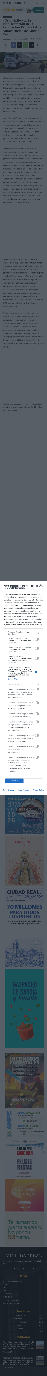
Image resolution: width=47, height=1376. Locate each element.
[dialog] (23, 688)
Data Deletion (8, 790)
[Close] (41, 586)
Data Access (23, 790)
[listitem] (23, 633)
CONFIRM (14, 780)
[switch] (37, 639)
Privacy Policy (38, 790)
